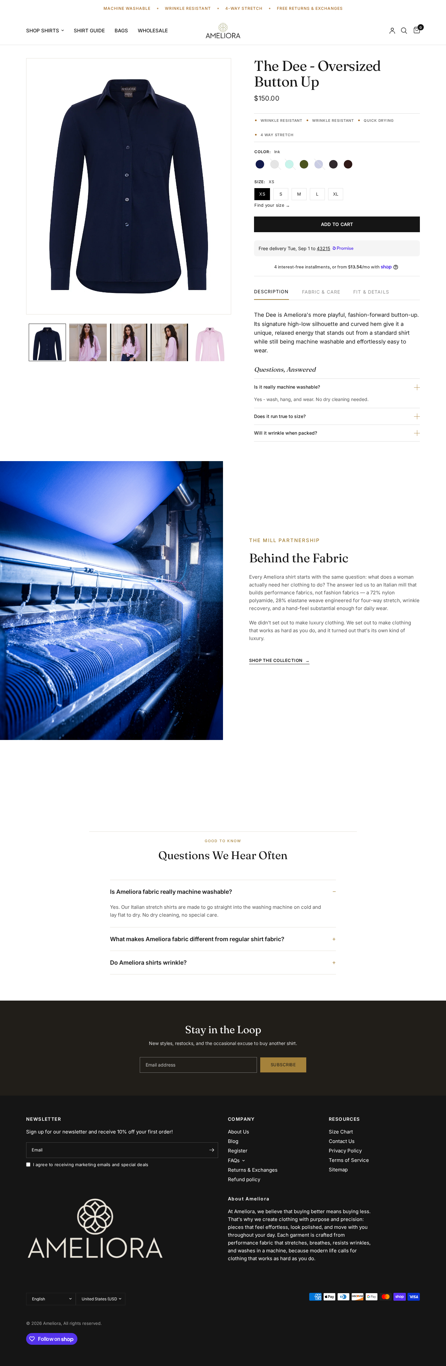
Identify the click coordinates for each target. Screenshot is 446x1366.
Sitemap (338, 1169)
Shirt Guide (89, 30)
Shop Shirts (42, 30)
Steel (333, 164)
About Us (238, 1132)
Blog (233, 1141)
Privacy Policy (345, 1151)
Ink (260, 164)
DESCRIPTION (271, 291)
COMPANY (241, 1119)
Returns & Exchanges (253, 1170)
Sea (289, 164)
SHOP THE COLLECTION (279, 660)
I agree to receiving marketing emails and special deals (90, 1164)
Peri (319, 164)
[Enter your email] (211, 1150)
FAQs (234, 1160)
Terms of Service (349, 1160)
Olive (304, 164)
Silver (274, 164)
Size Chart (341, 1132)
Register (237, 1151)
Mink (348, 164)
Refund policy (244, 1179)
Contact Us (342, 1141)
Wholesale (153, 30)
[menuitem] (47, 31)
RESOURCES (344, 1119)
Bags (121, 30)
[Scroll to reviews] (337, 111)
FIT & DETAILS (371, 292)
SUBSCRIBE (283, 1064)
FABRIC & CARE (321, 292)
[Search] (404, 30)
